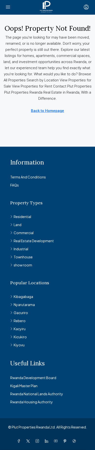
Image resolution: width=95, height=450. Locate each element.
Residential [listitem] (22, 216)
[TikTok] (75, 441)
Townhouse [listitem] (23, 257)
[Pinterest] (66, 441)
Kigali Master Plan (24, 386)
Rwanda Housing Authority (31, 402)
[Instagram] (38, 441)
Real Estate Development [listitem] (34, 241)
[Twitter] (29, 441)
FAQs (14, 185)
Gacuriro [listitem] (21, 312)
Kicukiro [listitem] (20, 337)
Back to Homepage (47, 111)
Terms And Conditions (28, 177)
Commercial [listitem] (24, 232)
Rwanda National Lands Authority (36, 394)
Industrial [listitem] (21, 249)
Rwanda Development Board (33, 377)
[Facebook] (19, 441)
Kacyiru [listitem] (20, 329)
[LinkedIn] (47, 441)
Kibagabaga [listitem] (23, 296)
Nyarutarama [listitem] (24, 304)
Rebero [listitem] (20, 320)
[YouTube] (56, 441)
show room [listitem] (23, 265)
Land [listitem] (17, 224)
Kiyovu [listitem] (19, 345)
